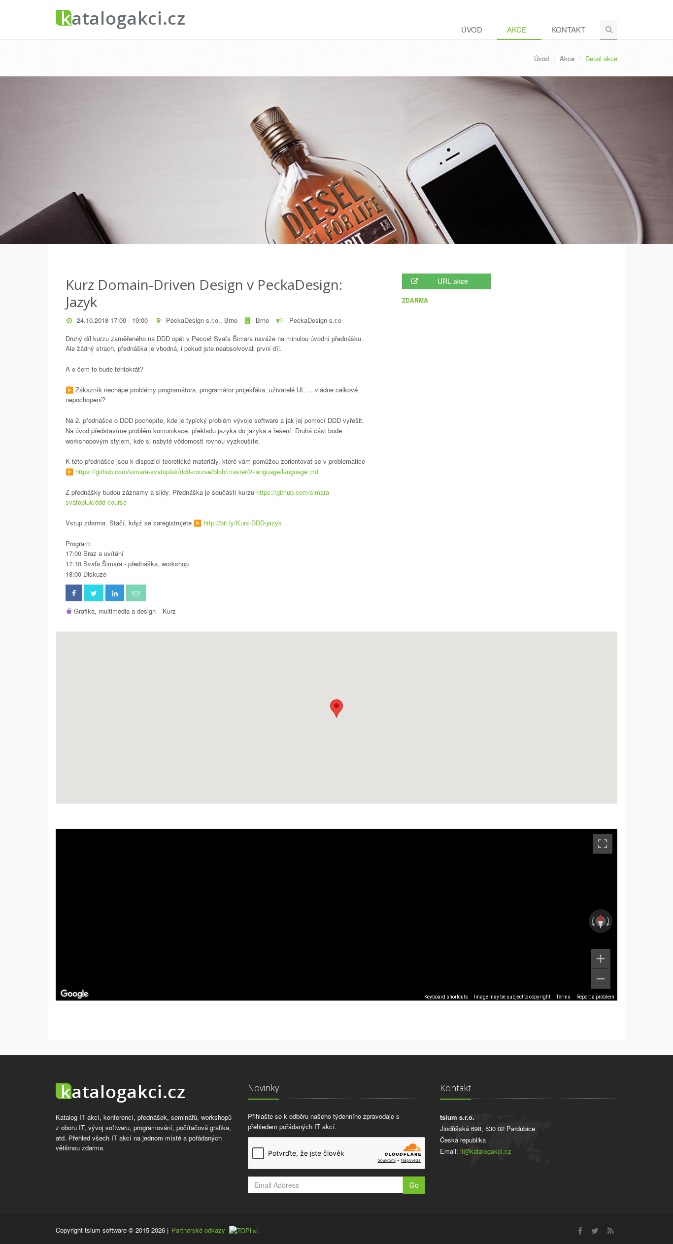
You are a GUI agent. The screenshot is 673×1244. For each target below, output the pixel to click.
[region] (336, 915)
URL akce (452, 281)
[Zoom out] (600, 979)
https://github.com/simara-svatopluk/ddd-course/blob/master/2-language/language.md (196, 471)
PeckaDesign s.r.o (314, 320)
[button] (336, 708)
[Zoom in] (600, 958)
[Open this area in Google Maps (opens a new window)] (74, 994)
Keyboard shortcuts (446, 997)
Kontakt (568, 29)
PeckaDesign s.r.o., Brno (201, 320)
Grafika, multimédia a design (115, 611)
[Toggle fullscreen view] (602, 844)
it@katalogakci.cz (485, 1151)
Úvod (471, 29)
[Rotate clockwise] (609, 921)
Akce (517, 29)
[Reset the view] (601, 921)
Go (414, 1185)
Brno (262, 320)
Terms (563, 997)
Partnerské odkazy (198, 1230)
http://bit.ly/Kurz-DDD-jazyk (242, 522)
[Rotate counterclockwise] (592, 921)
